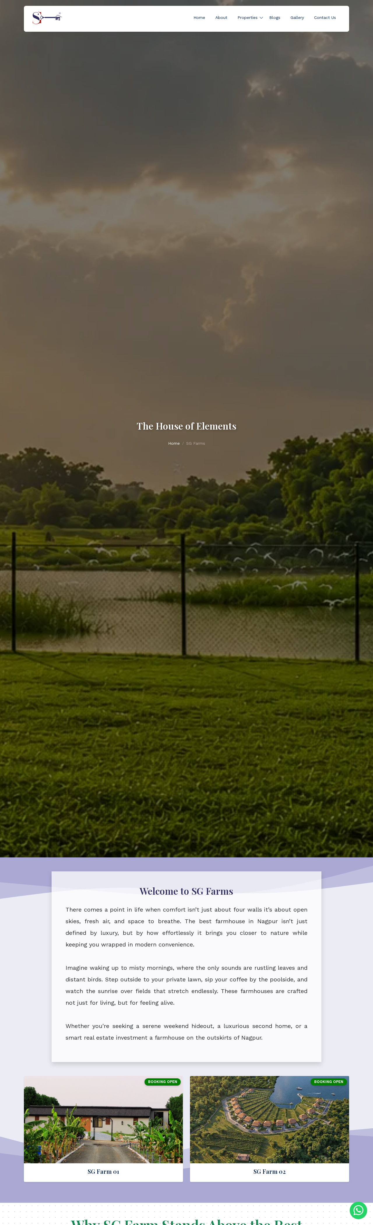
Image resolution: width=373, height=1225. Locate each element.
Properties (247, 17)
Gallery (297, 17)
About (221, 17)
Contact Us (325, 17)
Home (199, 17)
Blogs (274, 17)
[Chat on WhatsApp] (358, 1210)
